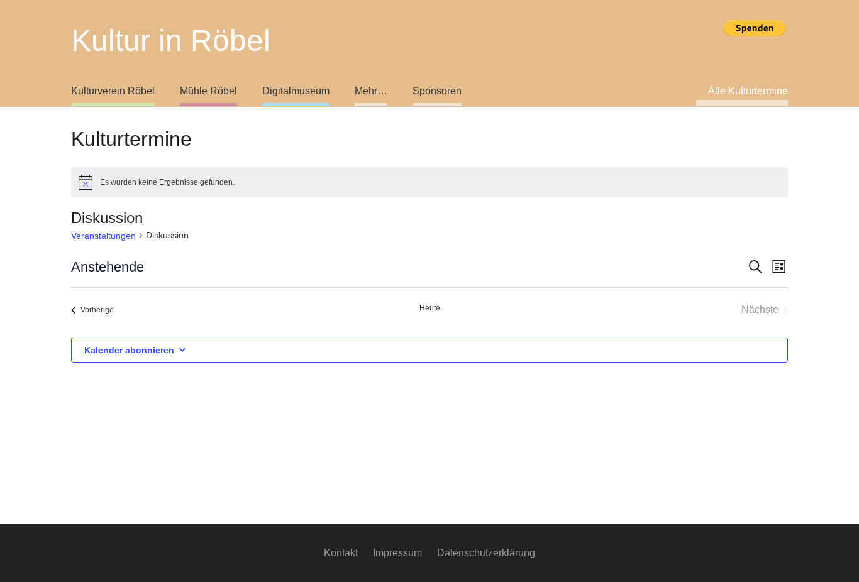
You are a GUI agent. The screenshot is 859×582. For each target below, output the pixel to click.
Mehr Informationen (754, 49)
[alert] (429, 182)
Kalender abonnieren (129, 350)
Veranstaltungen (103, 236)
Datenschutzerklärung (486, 552)
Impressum (397, 552)
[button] (337, 91)
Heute (429, 308)
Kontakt (341, 552)
